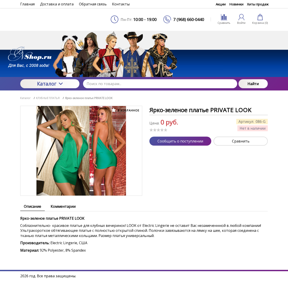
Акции (221, 4)
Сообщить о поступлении (180, 141)
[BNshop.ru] (49, 19)
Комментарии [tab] (63, 206)
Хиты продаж (258, 4)
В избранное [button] (128, 110)
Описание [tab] (32, 206)
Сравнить (241, 141)
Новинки (236, 4)
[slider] (158, 130)
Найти (253, 83)
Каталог (46, 83)
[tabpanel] (144, 232)
